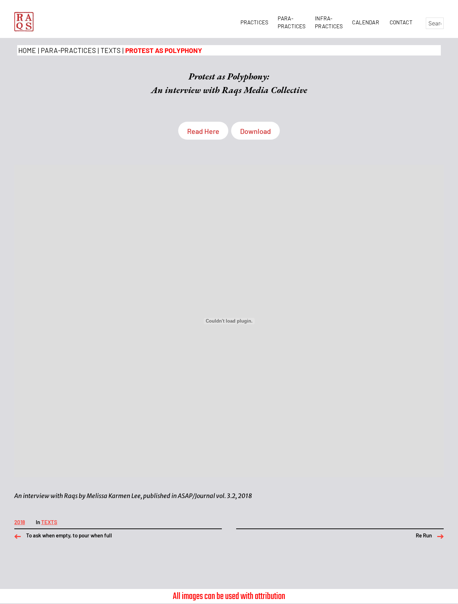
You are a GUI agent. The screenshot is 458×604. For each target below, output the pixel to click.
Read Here (203, 131)
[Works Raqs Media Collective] (24, 22)
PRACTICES (255, 22)
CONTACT (401, 22)
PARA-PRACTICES (68, 50)
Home (27, 50)
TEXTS (111, 50)
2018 (19, 522)
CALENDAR (366, 22)
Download (255, 131)
